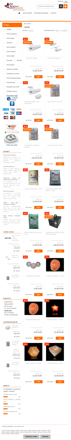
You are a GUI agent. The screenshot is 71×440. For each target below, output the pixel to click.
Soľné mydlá (10, 56)
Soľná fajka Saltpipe (31, 58)
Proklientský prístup (9, 406)
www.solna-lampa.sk (9, 166)
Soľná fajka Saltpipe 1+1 (15, 256)
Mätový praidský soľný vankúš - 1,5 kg (33, 233)
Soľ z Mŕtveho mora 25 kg (55, 101)
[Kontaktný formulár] (11, 139)
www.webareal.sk (19, 426)
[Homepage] (19, 13)
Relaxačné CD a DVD (13, 87)
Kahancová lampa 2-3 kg (33, 319)
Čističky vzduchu (12, 91)
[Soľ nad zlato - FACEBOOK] (12, 103)
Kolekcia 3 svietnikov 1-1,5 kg (55, 276)
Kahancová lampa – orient (55, 363)
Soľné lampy (10, 38)
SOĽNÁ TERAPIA (27, 13)
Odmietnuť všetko (31, 436)
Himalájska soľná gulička (33, 276)
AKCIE (9, 29)
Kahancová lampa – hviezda (55, 319)
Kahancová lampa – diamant (33, 363)
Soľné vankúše (11, 51)
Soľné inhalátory (12, 34)
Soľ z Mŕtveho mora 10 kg (15, 276)
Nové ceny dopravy (8, 191)
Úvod (25, 23)
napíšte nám (8, 310)
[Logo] (14, 6)
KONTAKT (53, 13)
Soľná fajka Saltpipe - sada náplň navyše (31, 102)
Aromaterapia (11, 82)
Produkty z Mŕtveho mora (14, 61)
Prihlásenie (60, 1)
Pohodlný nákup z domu (10, 394)
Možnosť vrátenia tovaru (10, 411)
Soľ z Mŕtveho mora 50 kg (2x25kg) (15, 342)
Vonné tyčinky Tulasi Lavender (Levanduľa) (15, 238)
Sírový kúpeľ (10, 64)
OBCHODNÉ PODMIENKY (41, 13)
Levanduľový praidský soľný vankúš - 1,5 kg (54, 189)
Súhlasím (45, 436)
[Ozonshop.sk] (12, 97)
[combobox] (58, 31)
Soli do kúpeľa (11, 47)
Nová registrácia (65, 2)
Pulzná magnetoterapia (14, 78)
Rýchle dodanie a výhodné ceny (11, 400)
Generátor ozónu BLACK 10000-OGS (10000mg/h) (55, 233)
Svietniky (9, 42)
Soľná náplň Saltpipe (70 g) (15, 327)
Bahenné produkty (12, 69)
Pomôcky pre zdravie (13, 73)
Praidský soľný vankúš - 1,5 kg (33, 189)
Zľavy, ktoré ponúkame (9, 155)
